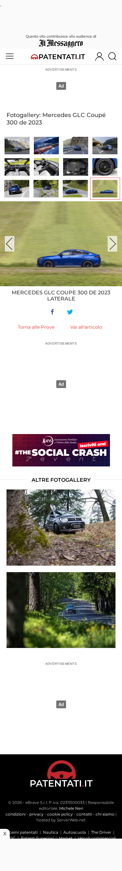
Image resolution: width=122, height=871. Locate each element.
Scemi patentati (22, 832)
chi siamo (105, 814)
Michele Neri (71, 808)
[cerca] (115, 56)
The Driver (101, 832)
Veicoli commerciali (97, 838)
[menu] (9, 56)
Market (66, 838)
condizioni (16, 814)
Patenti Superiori (37, 838)
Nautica (50, 832)
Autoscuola (74, 832)
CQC (11, 838)
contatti (84, 814)
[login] (99, 56)
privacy (36, 814)
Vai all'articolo (86, 327)
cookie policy (60, 814)
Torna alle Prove (36, 327)
